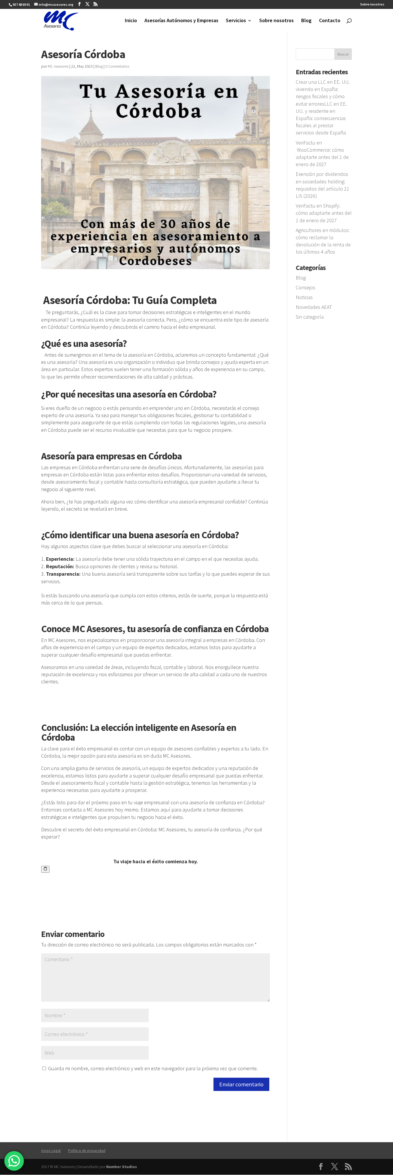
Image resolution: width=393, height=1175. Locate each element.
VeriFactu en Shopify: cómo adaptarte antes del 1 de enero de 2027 (324, 212)
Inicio (131, 21)
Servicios (236, 21)
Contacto (329, 21)
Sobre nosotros (372, 4)
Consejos (305, 287)
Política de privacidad (86, 1150)
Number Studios (121, 1166)
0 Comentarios (117, 66)
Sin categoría (310, 316)
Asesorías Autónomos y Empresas (181, 21)
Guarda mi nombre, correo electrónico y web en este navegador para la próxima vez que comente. (153, 1068)
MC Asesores (58, 66)
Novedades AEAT (314, 307)
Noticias (304, 297)
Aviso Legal (51, 1150)
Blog (306, 21)
